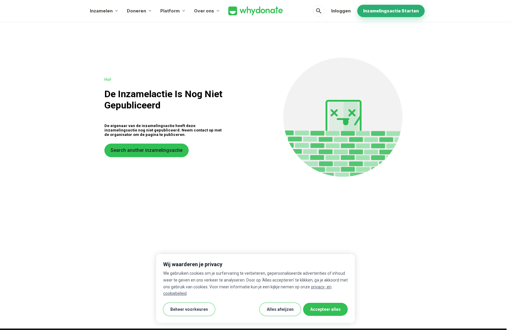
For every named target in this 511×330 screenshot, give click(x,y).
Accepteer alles (325, 309)
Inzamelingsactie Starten (391, 10)
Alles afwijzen (280, 309)
